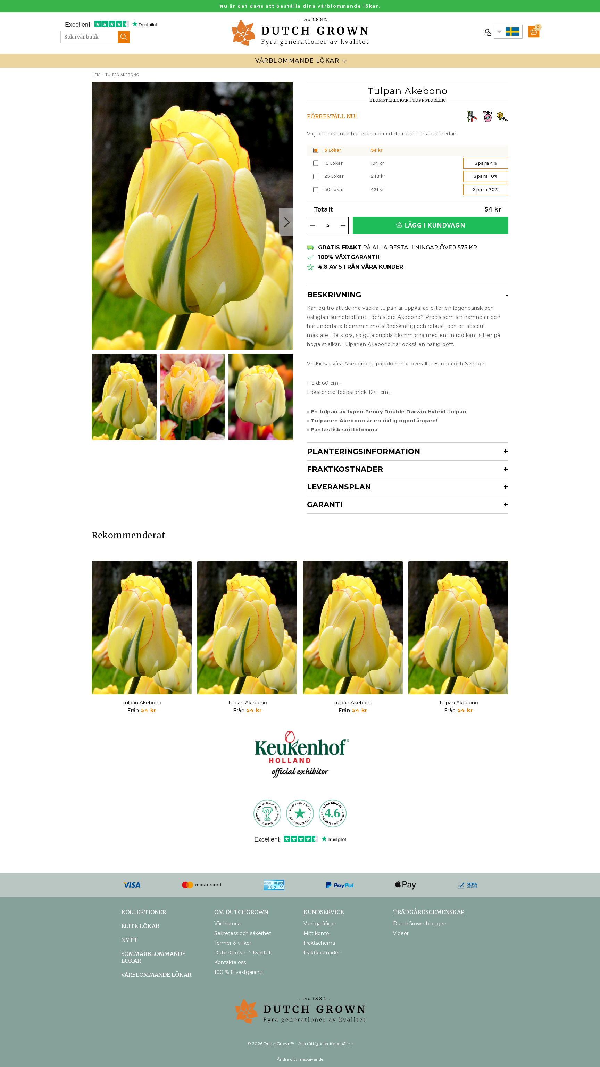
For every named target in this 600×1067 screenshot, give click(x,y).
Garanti (325, 504)
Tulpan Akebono (141, 703)
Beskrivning (334, 294)
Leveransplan (339, 486)
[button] (286, 222)
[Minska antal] (312, 225)
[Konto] (487, 31)
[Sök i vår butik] (124, 37)
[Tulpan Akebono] (142, 627)
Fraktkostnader (345, 469)
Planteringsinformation (363, 451)
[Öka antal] (343, 225)
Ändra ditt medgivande (300, 1059)
